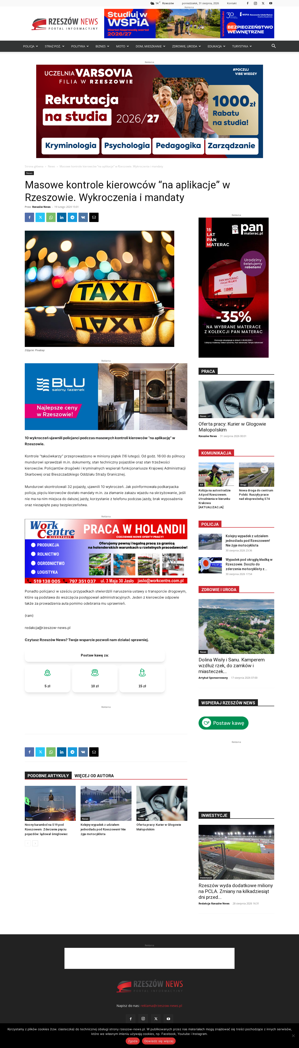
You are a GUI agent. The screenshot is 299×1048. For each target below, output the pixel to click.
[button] (273, 46)
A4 (201, 484)
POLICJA (28, 46)
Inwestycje (206, 877)
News (51, 166)
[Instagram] (255, 3)
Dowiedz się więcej (159, 1041)
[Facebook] (247, 3)
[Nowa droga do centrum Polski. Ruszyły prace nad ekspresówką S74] (256, 474)
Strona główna (34, 166)
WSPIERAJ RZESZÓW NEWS (228, 702)
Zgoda (132, 1041)
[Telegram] (72, 217)
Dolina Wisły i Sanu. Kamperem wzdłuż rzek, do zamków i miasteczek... (232, 665)
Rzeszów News (41, 206)
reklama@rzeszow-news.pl (161, 1005)
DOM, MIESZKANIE (149, 46)
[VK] (83, 217)
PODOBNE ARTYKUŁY (48, 775)
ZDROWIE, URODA (184, 46)
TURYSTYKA (240, 46)
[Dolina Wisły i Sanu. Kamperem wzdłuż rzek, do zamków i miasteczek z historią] (236, 626)
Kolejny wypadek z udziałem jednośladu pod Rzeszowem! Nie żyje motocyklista (103, 829)
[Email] (94, 217)
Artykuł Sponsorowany (213, 677)
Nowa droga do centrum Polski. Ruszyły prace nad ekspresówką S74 (256, 495)
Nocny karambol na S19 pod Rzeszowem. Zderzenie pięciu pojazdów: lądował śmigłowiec (46, 829)
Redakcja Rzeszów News (214, 903)
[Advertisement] (106, 716)
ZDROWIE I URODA (218, 589)
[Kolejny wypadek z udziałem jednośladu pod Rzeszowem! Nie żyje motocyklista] (106, 803)
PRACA (208, 371)
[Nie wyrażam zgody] (293, 1035)
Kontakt (232, 3)
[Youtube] (270, 3)
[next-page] (35, 843)
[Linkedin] (61, 217)
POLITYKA (78, 46)
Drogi (243, 484)
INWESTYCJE (214, 815)
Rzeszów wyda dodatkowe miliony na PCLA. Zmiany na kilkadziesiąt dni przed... (236, 891)
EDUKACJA (215, 46)
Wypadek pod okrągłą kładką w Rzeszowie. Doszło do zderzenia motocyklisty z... (249, 564)
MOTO (120, 46)
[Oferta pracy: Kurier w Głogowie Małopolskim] (161, 803)
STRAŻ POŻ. (53, 46)
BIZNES (101, 46)
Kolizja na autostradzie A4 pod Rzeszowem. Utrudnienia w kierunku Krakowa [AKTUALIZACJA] (215, 499)
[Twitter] (263, 3)
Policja (210, 524)
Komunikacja (216, 453)
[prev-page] (28, 843)
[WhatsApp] (51, 217)
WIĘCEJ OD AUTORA (94, 775)
